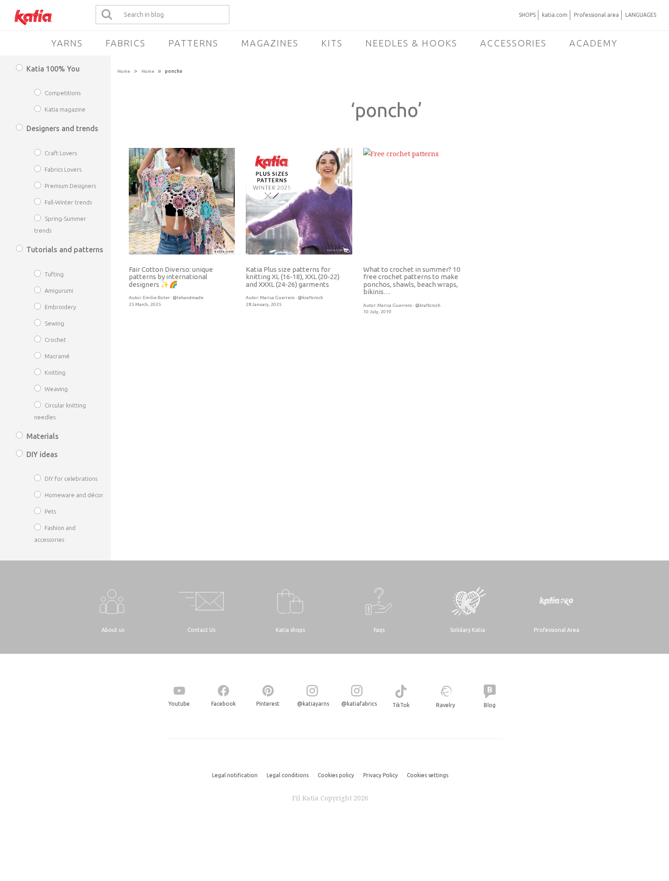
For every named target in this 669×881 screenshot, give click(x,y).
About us (112, 630)
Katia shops (290, 630)
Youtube (179, 704)
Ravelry (445, 705)
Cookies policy (336, 775)
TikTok (401, 705)
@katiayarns (313, 704)
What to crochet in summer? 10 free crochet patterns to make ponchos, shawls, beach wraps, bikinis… (411, 280)
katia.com (555, 15)
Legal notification (235, 775)
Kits (332, 43)
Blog (490, 705)
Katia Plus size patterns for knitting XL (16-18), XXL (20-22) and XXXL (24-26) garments (293, 276)
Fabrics (126, 43)
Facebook (223, 704)
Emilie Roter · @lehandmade (173, 297)
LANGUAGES (640, 15)
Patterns (193, 43)
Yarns (67, 43)
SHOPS (527, 15)
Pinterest (267, 704)
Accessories (513, 43)
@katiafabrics (359, 704)
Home (123, 71)
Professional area (596, 15)
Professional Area (556, 630)
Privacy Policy (380, 775)
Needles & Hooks (411, 43)
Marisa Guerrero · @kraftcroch (291, 297)
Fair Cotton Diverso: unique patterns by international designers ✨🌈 (171, 276)
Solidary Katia (467, 630)
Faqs (379, 630)
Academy (593, 43)
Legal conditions (288, 775)
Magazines (270, 43)
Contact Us (201, 630)
